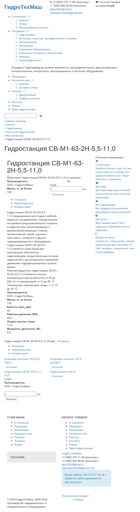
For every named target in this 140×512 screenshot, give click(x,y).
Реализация (21, 430)
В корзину (11, 398)
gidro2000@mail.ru (61, 9)
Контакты (19, 440)
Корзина (103, 2)
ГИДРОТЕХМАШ (71, 453)
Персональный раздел (75, 495)
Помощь (19, 437)
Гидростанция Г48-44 (63, 371)
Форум (18, 444)
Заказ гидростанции (81, 448)
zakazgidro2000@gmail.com (66, 13)
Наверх (79, 499)
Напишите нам (23, 433)
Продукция (20, 426)
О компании (21, 422)
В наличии (11, 366)
